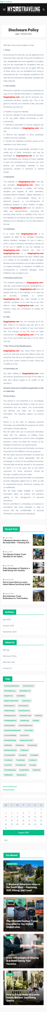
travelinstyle (20, 760)
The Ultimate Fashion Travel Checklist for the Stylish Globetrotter (14, 556)
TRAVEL (10, 901)
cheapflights (21, 696)
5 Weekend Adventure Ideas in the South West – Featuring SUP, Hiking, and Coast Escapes (16, 542)
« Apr (5, 840)
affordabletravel (25, 691)
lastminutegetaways (25, 725)
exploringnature (9, 705)
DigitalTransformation (11, 701)
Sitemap (6, 650)
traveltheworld (20, 765)
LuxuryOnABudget (10, 735)
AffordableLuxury (10, 691)
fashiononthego (9, 710)
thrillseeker (24, 750)
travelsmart (33, 760)
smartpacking (32, 745)
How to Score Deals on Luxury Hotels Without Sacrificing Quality (16, 583)
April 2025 (7, 619)
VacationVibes (24, 770)
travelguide (34, 755)
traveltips (32, 765)
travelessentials (9, 755)
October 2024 (8, 625)
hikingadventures (10, 715)
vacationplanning (10, 770)
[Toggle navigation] (4, 9)
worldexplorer (21, 775)
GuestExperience (24, 710)
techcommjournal (10, 786)
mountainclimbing (10, 740)
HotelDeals (38, 715)
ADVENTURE (12, 864)
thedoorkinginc (9, 790)
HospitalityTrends (25, 715)
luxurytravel (24, 735)
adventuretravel (28, 686)
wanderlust (36, 770)
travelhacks (8, 760)
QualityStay (8, 745)
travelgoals (22, 755)
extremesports (23, 705)
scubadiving (20, 745)
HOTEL (10, 937)
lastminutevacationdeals (12, 730)
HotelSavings (24, 720)
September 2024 (10, 632)
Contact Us (7, 668)
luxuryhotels (28, 730)
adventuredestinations (11, 686)
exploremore (26, 701)
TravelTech (8, 765)
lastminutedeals (9, 725)
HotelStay (36, 720)
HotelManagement (10, 720)
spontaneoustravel (10, 750)
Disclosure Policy (10, 656)
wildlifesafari (8, 775)
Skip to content (6, 1)
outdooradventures (26, 740)
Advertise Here (9, 662)
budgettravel (8, 696)
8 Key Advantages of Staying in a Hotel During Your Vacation (16, 569)
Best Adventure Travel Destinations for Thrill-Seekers (15, 597)
